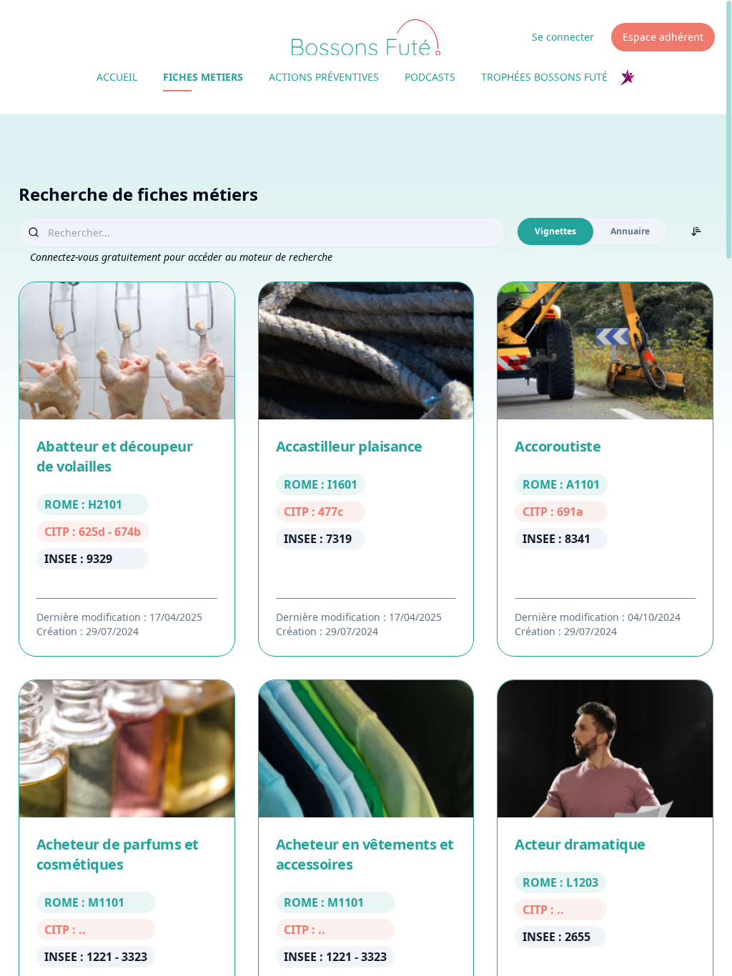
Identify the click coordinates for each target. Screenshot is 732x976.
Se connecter (563, 37)
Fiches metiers (203, 77)
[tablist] (592, 231)
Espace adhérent (663, 37)
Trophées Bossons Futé (544, 77)
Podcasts (430, 77)
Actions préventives (324, 77)
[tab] (555, 231)
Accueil (117, 77)
